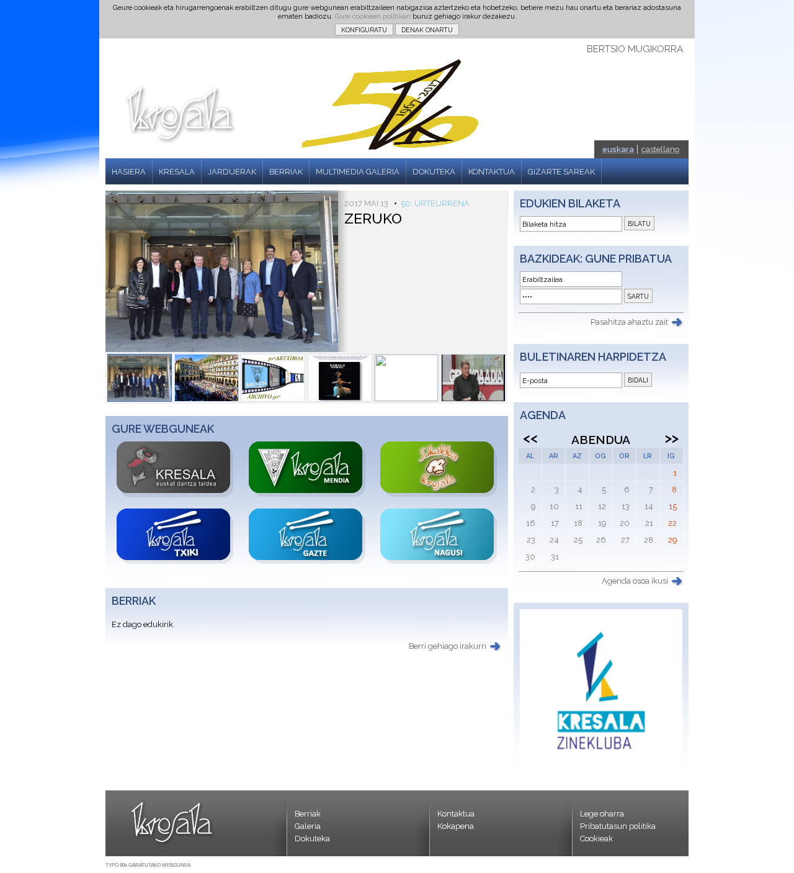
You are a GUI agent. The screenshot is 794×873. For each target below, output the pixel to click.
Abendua (600, 439)
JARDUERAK (232, 171)
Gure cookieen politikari (373, 16)
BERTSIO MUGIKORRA (635, 49)
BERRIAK (286, 171)
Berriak (308, 813)
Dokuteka (312, 838)
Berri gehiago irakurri (447, 646)
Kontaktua (456, 813)
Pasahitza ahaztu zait (629, 322)
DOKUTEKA (434, 171)
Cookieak (596, 838)
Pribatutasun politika (618, 826)
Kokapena (455, 826)
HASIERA (129, 171)
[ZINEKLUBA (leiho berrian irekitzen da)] (601, 769)
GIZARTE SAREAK (561, 171)
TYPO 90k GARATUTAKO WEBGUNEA (147, 865)
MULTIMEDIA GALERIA (357, 171)
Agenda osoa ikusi (635, 581)
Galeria (308, 826)
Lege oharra (602, 813)
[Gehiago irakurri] (139, 378)
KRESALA (177, 171)
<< (530, 438)
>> (672, 438)
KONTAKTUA (491, 171)
